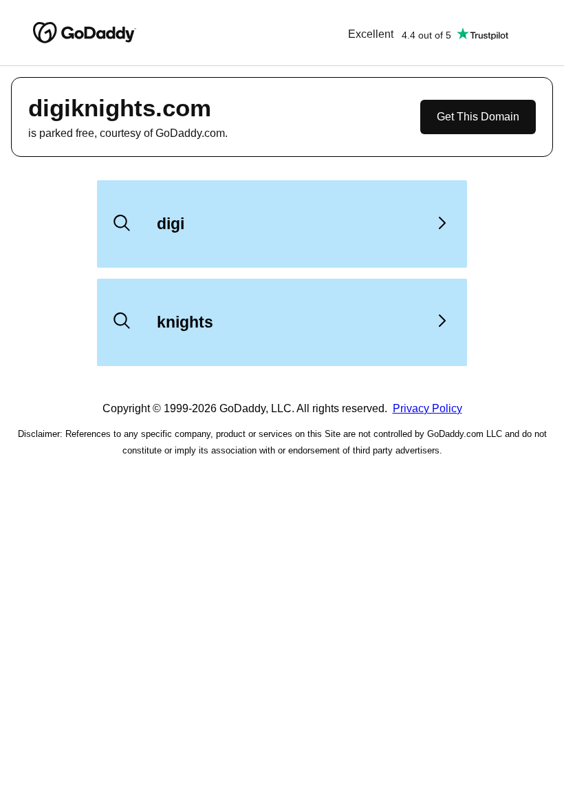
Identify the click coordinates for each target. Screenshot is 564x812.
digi (170, 224)
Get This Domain (478, 116)
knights (185, 322)
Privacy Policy (427, 408)
